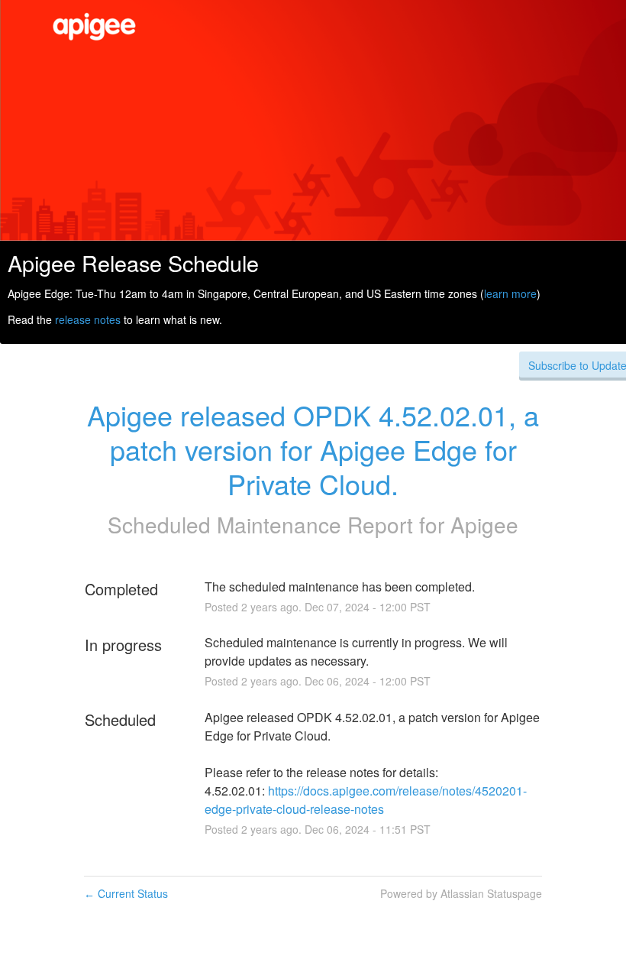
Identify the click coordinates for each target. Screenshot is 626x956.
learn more (510, 293)
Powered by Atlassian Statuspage (461, 893)
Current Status (126, 893)
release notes (88, 319)
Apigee (484, 524)
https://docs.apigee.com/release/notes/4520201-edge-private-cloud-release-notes (366, 800)
